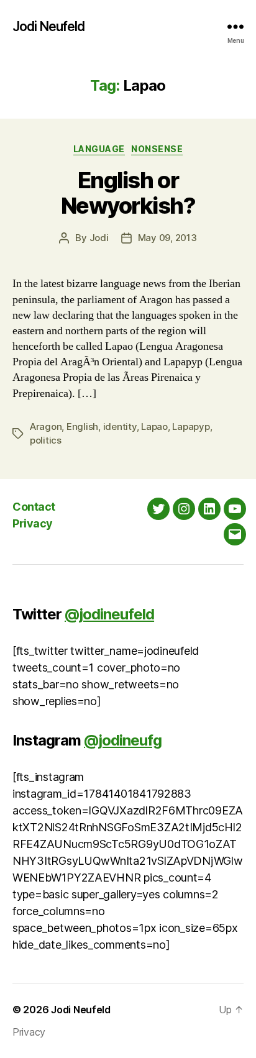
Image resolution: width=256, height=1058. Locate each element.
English (82, 426)
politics (46, 440)
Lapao (154, 426)
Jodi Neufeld (48, 26)
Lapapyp (190, 426)
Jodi (99, 238)
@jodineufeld (109, 614)
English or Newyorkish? (128, 192)
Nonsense (157, 149)
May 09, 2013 (167, 238)
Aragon (46, 426)
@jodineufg (123, 740)
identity (120, 426)
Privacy (32, 523)
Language (99, 149)
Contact (33, 506)
